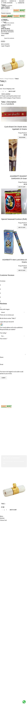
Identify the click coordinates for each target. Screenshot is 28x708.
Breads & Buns (6, 25)
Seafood (4, 19)
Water (4, 27)
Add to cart (12, 91)
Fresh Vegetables (7, 16)
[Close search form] (2, 2)
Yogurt (4, 22)
